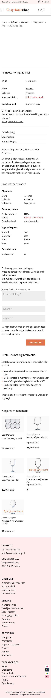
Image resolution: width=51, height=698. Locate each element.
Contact (5, 626)
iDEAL (4, 666)
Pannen (5, 651)
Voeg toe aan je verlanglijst (18, 110)
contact (30, 394)
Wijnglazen (7, 640)
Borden (5, 648)
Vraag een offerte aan (12, 121)
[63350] (15, 448)
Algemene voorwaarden (13, 582)
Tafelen (14, 22)
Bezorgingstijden (10, 615)
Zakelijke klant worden (13, 608)
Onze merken (8, 593)
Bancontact (7, 673)
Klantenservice (9, 604)
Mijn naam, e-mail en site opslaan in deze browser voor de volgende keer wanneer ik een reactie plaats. (23, 330)
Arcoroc (29, 88)
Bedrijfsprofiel (9, 590)
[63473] (40, 447)
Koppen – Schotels (11, 644)
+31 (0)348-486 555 (11, 549)
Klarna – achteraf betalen (14, 676)
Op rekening (8, 683)
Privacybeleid (8, 586)
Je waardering (9, 289)
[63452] (15, 490)
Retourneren (8, 622)
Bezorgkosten (8, 611)
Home (4, 22)
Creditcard (7, 669)
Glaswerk (25, 22)
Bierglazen (7, 637)
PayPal (5, 679)
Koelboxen (7, 655)
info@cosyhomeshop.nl (13, 553)
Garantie (6, 619)
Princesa (30, 93)
